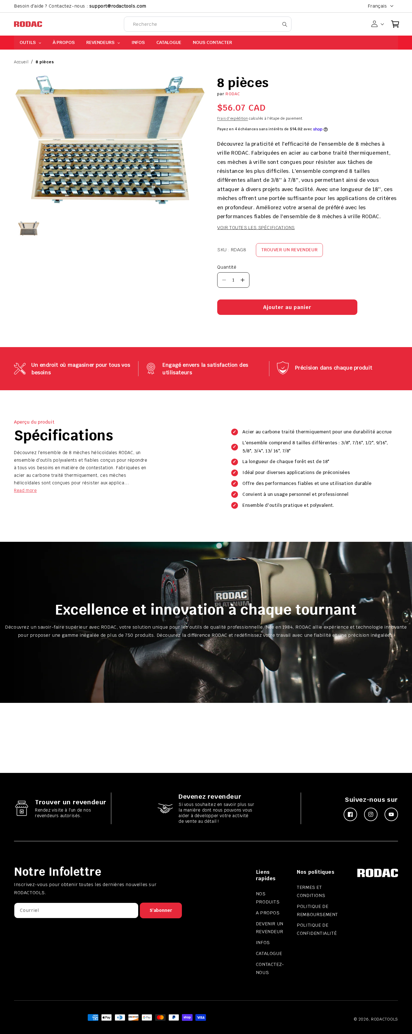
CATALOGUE (269, 953)
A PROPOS (268, 913)
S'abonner (161, 910)
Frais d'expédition (232, 118)
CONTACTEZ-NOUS (270, 968)
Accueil (21, 61)
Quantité (226, 267)
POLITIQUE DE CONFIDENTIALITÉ (317, 929)
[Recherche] (285, 24)
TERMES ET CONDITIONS (311, 891)
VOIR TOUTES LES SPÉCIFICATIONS (256, 228)
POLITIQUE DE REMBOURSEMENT (317, 910)
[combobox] (207, 24)
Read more (25, 490)
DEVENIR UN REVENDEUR (269, 928)
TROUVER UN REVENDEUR (289, 250)
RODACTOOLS (384, 1019)
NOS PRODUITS (268, 898)
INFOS (263, 942)
